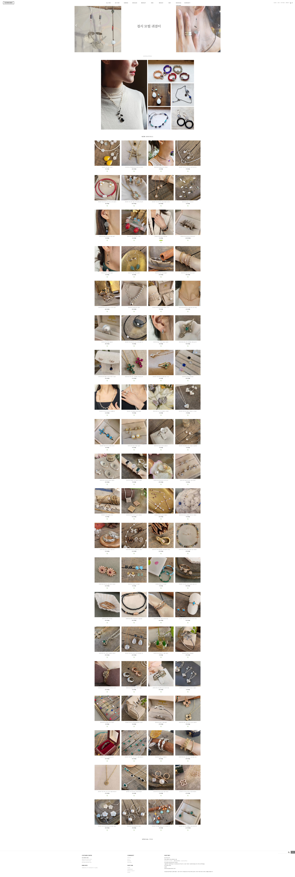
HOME (128, 867)
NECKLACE (134, 2)
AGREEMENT (130, 869)
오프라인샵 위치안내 (147, 56)
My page (283, 2)
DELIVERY (129, 862)
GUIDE (128, 872)
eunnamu (9, 3)
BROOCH (161, 2)
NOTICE (129, 857)
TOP (293, 852)
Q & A (128, 859)
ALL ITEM (108, 2)
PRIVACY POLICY (131, 870)
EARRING (126, 2)
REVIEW (129, 860)
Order (287, 2)
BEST (170, 2)
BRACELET (143, 2)
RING (152, 2)
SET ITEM (117, 2)
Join (279, 2)
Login (275, 2)
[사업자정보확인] (184, 860)
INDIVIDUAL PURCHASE (178, 3)
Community (187, 2)
